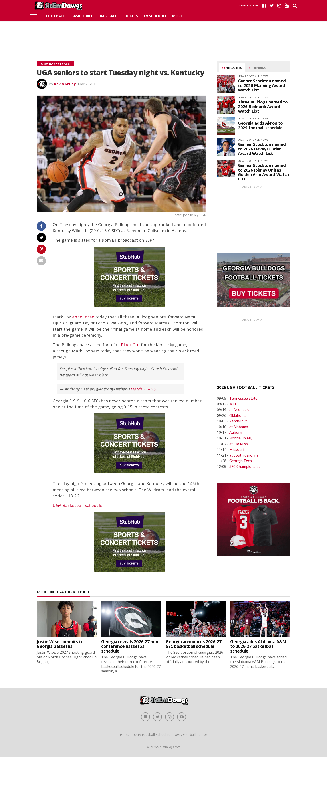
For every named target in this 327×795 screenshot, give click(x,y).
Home (125, 734)
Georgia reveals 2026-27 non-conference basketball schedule (130, 646)
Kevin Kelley (65, 83)
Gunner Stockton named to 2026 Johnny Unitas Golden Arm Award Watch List (263, 172)
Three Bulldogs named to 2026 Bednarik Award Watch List (263, 106)
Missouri (236, 449)
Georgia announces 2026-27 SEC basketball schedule (193, 644)
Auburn (235, 432)
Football (55, 16)
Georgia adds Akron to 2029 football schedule (260, 125)
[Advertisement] (163, 34)
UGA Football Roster (191, 734)
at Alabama (238, 426)
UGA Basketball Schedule (77, 505)
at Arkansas (239, 409)
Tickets (131, 16)
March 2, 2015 (143, 389)
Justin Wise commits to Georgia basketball (60, 644)
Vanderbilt (238, 421)
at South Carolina (243, 455)
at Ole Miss (238, 443)
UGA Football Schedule (152, 734)
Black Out (130, 344)
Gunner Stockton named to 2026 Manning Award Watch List (262, 85)
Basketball (82, 16)
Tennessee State (243, 398)
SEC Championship (245, 466)
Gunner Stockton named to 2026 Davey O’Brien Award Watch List (262, 148)
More (177, 16)
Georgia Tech (240, 460)
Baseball (108, 16)
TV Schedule (155, 16)
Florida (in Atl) (240, 438)
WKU (233, 403)
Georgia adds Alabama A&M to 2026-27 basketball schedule (258, 646)
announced (83, 317)
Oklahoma (237, 415)
